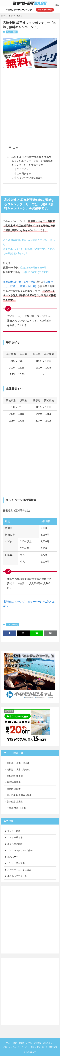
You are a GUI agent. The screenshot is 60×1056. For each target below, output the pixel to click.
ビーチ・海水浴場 (16, 863)
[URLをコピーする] (50, 633)
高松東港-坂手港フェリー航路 (19, 281)
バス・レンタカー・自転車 (20, 850)
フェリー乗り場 (14, 837)
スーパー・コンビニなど (19, 869)
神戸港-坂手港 (14, 782)
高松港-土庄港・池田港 (18, 763)
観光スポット (13, 856)
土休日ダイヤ (24, 173)
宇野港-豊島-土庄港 (16, 808)
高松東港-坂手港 (15, 776)
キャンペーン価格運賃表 (29, 177)
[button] (9, 633)
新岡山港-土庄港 (15, 801)
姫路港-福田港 (14, 789)
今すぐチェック (45, 9)
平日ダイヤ (23, 169)
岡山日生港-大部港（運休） (20, 795)
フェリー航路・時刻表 (15, 1043)
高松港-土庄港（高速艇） (19, 769)
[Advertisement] (30, 103)
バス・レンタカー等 (11, 1047)
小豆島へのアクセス (17, 876)
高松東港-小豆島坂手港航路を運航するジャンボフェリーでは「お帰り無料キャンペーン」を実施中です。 (32, 161)
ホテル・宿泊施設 (33, 1043)
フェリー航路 (11, 32)
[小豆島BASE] (30, 3)
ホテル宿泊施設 (14, 844)
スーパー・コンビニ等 (31, 1047)
